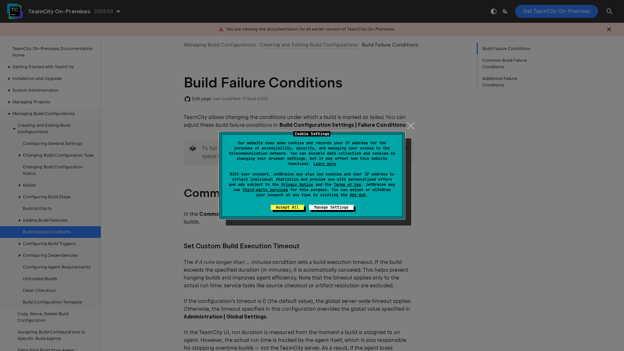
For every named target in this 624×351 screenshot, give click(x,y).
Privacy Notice (297, 184)
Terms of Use (347, 184)
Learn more (324, 163)
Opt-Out (358, 195)
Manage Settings (331, 207)
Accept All (287, 207)
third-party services (265, 189)
